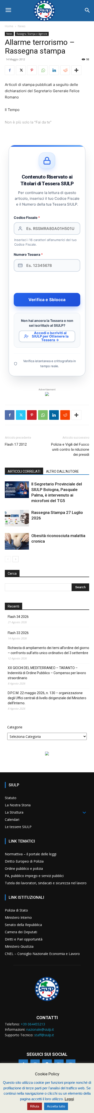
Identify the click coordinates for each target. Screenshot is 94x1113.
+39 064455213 (33, 1024)
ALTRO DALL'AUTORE (62, 471)
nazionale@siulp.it (40, 1029)
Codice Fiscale (27, 217)
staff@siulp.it (44, 1035)
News (21, 26)
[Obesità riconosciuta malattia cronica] (17, 541)
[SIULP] (47, 10)
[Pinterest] (32, 70)
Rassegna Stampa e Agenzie (31, 33)
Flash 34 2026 (18, 617)
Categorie (14, 727)
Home (9, 26)
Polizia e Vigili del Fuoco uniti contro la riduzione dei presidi (70, 449)
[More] (76, 70)
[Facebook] (9, 70)
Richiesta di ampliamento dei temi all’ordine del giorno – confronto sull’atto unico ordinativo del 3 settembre (48, 650)
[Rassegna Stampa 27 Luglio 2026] (17, 518)
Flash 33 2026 (18, 633)
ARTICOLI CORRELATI (24, 471)
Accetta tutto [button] (56, 1106)
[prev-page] (8, 559)
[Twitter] (21, 70)
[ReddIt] (65, 70)
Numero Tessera (28, 254)
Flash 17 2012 (16, 444)
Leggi (69, 1099)
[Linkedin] (54, 70)
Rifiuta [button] (34, 1106)
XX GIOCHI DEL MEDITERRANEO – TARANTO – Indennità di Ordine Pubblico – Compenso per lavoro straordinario (47, 673)
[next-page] (16, 559)
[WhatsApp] (43, 70)
